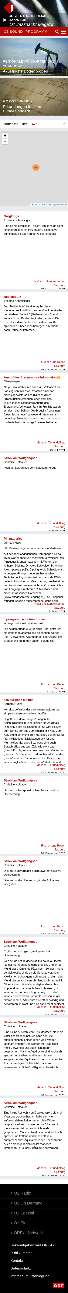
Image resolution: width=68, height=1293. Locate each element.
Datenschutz (20, 1268)
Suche (57, 32)
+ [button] (5, 135)
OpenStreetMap (48, 204)
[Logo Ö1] (10, 8)
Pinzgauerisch (14, 538)
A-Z (34, 124)
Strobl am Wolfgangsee (20, 458)
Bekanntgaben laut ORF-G (32, 1245)
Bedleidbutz (12, 296)
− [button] (5, 141)
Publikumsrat (21, 1253)
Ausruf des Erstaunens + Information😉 (32, 377)
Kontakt (16, 1261)
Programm (36, 31)
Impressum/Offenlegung (29, 1276)
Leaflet (34, 204)
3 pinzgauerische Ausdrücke (24, 619)
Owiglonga (11, 216)
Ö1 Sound (13, 31)
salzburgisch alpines (18, 699)
